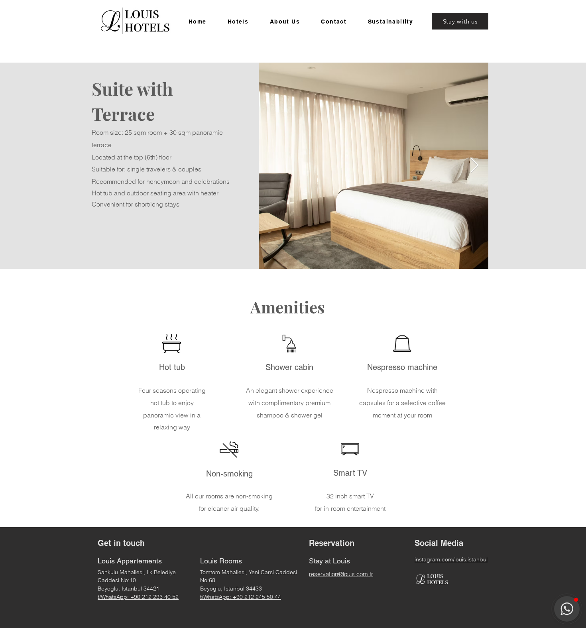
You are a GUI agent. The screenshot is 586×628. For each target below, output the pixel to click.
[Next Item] (474, 165)
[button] (238, 22)
